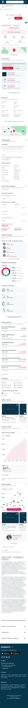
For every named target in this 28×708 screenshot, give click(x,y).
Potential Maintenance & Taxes (8, 217)
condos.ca (3, 674)
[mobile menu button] (26, 2)
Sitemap (6, 677)
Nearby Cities (5, 632)
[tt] (2, 657)
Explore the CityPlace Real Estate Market (13, 620)
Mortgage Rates (15, 687)
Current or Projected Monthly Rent (8, 195)
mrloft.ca (9, 674)
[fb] (5, 657)
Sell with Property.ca (14, 684)
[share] (26, 6)
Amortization (17, 204)
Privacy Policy (18, 676)
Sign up (18, 18)
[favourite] (23, 6)
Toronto (3, 7)
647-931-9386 (15, 538)
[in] (9, 657)
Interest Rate (4, 204)
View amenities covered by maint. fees (14, 121)
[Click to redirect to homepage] (3, 2)
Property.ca (4, 650)
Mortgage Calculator (5, 687)
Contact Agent (14, 543)
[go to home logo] (7, 647)
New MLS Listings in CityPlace (10, 638)
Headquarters (15, 674)
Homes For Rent (8, 689)
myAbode (11, 650)
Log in (9, 18)
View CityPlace (5, 474)
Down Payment (5, 211)
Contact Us (23, 684)
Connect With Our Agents (7, 686)
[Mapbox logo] (5, 510)
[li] (7, 657)
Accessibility (11, 676)
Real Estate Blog (5, 684)
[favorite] (17, 405)
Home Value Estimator (19, 686)
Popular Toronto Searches (8, 626)
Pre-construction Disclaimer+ (14, 698)
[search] (15, 2)
